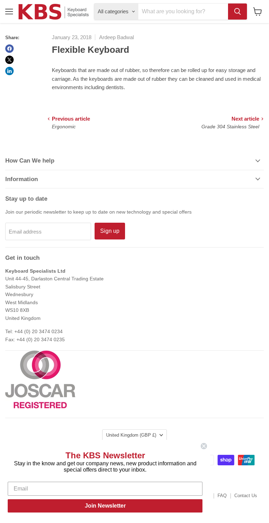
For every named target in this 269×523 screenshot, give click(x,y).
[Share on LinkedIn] (9, 71)
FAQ (222, 495)
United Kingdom (131, 435)
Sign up (109, 231)
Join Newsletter (105, 506)
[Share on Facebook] (9, 48)
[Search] (237, 11)
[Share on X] (9, 60)
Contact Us (245, 495)
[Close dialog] (203, 446)
